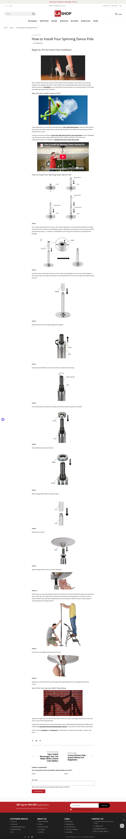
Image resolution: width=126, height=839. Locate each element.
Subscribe (104, 805)
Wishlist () (114, 6)
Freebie (95, 21)
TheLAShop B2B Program (18, 827)
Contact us (14, 821)
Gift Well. (54, 21)
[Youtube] (11, 6)
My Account (14, 824)
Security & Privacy (70, 827)
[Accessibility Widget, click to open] (2, 419)
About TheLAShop (43, 821)
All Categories (32, 21)
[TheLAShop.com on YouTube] (32, 837)
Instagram (53, 730)
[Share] (32, 740)
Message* (35, 780)
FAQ (12, 832)
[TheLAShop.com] (63, 13)
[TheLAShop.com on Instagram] (28, 837)
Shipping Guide (70, 824)
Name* (34, 774)
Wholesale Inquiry (16, 829)
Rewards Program (43, 827)
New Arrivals (64, 21)
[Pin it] (40, 740)
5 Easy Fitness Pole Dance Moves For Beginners (77, 757)
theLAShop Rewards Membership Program (53, 726)
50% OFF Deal (44, 21)
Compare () (106, 6)
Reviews (41, 824)
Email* (66, 774)
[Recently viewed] (123, 820)
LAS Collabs (42, 829)
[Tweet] (36, 740)
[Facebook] (4, 6)
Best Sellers (74, 21)
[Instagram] (8, 6)
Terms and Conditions (72, 829)
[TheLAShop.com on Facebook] (25, 837)
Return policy (69, 821)
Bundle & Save (85, 21)
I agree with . (83, 809)
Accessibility (69, 832)
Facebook (44, 730)
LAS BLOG (41, 832)
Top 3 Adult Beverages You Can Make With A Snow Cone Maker (49, 757)
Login (120, 6)
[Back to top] (123, 815)
